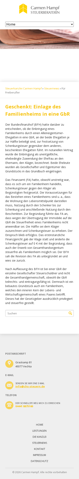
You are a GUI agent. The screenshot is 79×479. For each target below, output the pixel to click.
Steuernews (51, 88)
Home (39, 424)
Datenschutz (39, 461)
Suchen (70, 313)
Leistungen (39, 430)
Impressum (39, 455)
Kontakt (39, 449)
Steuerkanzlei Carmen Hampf (23, 88)
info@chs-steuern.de (30, 386)
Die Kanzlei (39, 437)
